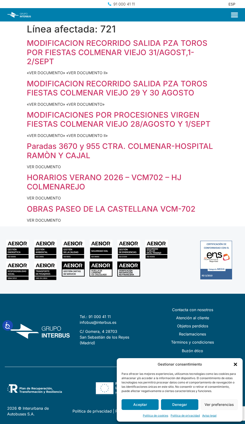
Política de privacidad (185, 415)
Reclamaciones (192, 334)
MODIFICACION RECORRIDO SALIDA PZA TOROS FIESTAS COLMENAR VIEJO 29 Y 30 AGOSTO (117, 88)
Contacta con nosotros (192, 309)
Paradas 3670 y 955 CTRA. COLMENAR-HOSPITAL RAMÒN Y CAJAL (120, 150)
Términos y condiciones (192, 342)
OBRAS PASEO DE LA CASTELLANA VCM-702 (111, 209)
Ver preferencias (219, 404)
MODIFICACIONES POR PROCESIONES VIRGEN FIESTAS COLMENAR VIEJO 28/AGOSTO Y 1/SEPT (119, 119)
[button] (235, 364)
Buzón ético (192, 350)
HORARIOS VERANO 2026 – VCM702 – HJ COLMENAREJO (104, 182)
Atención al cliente (192, 317)
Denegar (179, 404)
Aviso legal (209, 415)
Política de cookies (155, 415)
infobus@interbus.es (98, 322)
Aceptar (140, 404)
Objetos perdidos (192, 326)
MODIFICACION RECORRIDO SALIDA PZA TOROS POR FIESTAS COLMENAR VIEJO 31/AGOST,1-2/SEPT (117, 52)
